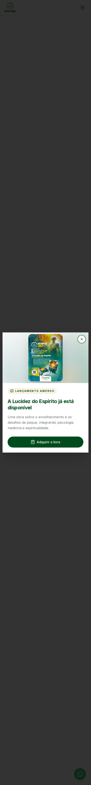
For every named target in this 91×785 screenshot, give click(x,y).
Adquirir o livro (48, 442)
